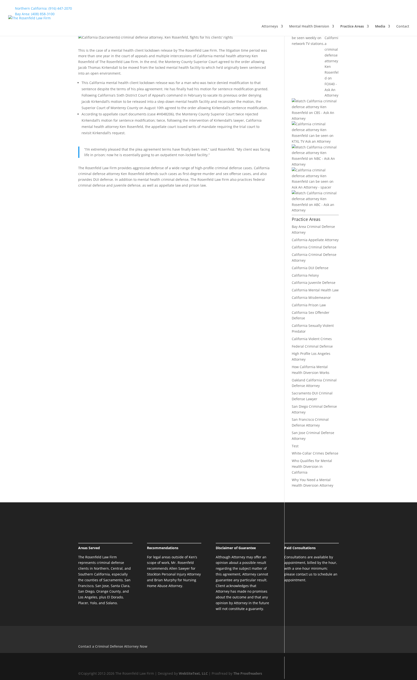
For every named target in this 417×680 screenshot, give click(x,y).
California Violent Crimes (312, 338)
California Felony (305, 275)
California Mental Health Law (315, 290)
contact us (304, 574)
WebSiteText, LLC (194, 673)
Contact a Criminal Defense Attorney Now (112, 646)
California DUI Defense (310, 268)
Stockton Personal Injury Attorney (174, 574)
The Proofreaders (247, 673)
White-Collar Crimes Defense (315, 453)
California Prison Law (309, 305)
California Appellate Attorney (315, 240)
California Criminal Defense (314, 247)
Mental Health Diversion (309, 26)
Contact (402, 26)
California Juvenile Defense (313, 282)
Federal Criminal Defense (312, 346)
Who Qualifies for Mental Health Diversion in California (312, 466)
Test (295, 446)
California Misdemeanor (311, 297)
